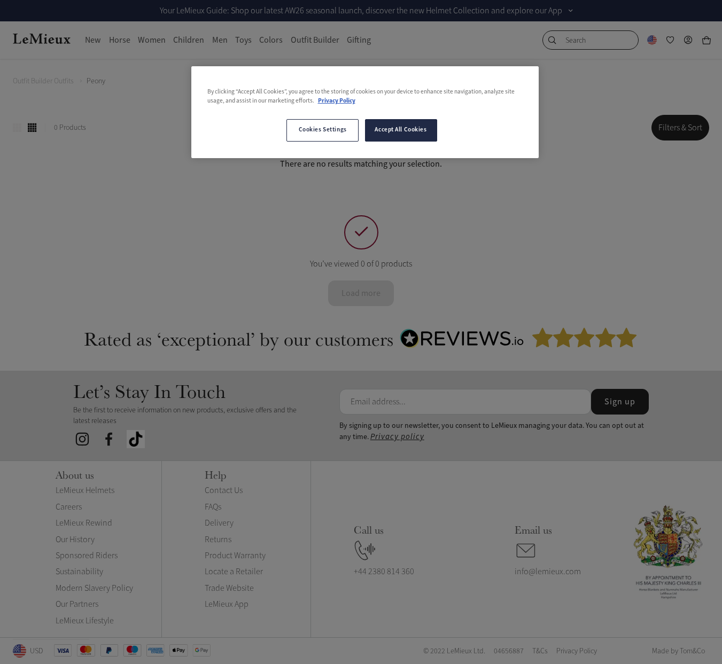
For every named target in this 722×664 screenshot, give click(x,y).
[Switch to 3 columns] (17, 127)
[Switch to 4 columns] (32, 127)
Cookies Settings (323, 130)
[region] (365, 112)
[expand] (570, 10)
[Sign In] (688, 40)
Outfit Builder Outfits (43, 80)
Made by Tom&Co (678, 650)
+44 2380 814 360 (384, 571)
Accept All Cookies (400, 130)
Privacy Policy (336, 101)
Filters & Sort (680, 127)
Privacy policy (397, 436)
